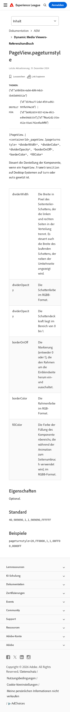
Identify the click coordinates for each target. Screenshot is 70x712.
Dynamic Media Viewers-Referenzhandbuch (28, 40)
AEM (37, 31)
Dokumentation (19, 31)
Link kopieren (38, 76)
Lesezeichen (19, 76)
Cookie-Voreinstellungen (22, 684)
